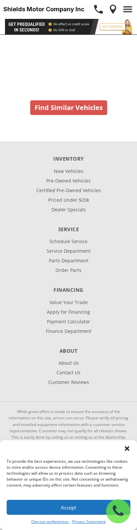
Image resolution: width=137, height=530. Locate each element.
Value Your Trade (69, 302)
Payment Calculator (68, 321)
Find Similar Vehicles (69, 107)
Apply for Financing (68, 312)
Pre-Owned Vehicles (68, 181)
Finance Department (68, 331)
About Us (69, 363)
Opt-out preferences (50, 521)
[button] (127, 448)
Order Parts (68, 270)
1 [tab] (69, 27)
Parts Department (68, 260)
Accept (68, 507)
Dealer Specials (69, 209)
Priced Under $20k (68, 200)
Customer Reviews (68, 382)
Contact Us (68, 372)
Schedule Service (68, 241)
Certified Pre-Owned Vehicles (68, 190)
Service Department (69, 251)
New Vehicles (68, 171)
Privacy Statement (89, 521)
